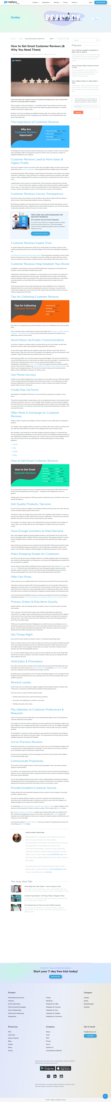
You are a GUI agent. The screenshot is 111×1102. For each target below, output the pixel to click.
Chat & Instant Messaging (17, 1007)
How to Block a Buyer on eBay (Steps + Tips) (85, 82)
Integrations (45, 2)
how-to (40, 54)
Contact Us (49, 1047)
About (48, 1032)
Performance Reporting (16, 1013)
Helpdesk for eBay (52, 1004)
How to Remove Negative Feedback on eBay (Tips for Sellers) (85, 51)
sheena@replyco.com (58, 869)
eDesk (86, 1001)
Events (10, 1051)
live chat (55, 814)
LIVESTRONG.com (56, 854)
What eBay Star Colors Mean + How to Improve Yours (42, 886)
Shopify (15, 451)
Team (48, 1035)
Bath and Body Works (39, 668)
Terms (48, 1044)
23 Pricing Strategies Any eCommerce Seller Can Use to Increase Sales (45, 597)
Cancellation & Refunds (54, 1051)
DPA (47, 1038)
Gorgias (86, 998)
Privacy (48, 1041)
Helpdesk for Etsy (52, 1010)
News (10, 1047)
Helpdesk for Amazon (53, 1007)
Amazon (15, 444)
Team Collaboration (14, 1010)
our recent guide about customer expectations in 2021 (37, 806)
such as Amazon (34, 364)
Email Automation (14, 1004)
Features (35, 2)
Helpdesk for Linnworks (54, 1016)
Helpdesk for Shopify (53, 1013)
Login (90, 2)
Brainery (56, 2)
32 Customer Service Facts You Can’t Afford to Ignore (42, 905)
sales (34, 105)
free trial (23, 824)
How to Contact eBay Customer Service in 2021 (85, 66)
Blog (9, 1041)
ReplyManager (89, 1004)
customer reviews (31, 54)
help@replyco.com (90, 1032)
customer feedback (17, 54)
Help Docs (11, 1035)
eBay (14, 448)
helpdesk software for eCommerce (23, 812)
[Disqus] (55, 937)
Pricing (65, 2)
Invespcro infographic (28, 169)
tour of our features (31, 822)
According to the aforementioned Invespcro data (25, 255)
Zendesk (87, 1007)
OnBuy (15, 455)
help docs (14, 568)
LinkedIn (48, 872)
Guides (21, 38)
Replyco (59, 808)
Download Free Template (40, 233)
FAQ (9, 1032)
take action (14, 185)
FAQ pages (63, 566)
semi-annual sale (59, 668)
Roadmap (49, 1001)
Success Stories (13, 1038)
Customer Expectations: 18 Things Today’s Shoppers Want (44, 896)
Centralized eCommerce (16, 998)
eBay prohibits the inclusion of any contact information (50, 366)
